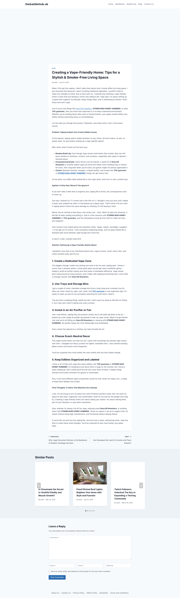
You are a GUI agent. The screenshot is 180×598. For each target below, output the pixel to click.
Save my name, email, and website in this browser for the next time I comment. (81, 571)
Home (110, 4)
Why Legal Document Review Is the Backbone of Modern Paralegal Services (68, 440)
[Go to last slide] (39, 485)
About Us (55, 593)
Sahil (55, 82)
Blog (140, 4)
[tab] (85, 510)
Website (109, 566)
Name (53, 566)
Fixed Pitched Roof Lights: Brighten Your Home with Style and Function (89, 492)
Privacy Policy (78, 593)
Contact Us (149, 4)
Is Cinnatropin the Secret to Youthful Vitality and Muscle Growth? (51, 492)
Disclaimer (103, 593)
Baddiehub (120, 4)
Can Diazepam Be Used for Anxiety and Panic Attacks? (112, 440)
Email (81, 566)
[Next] (141, 485)
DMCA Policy (92, 593)
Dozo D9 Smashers (83, 109)
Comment (54, 537)
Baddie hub (131, 4)
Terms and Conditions (119, 593)
